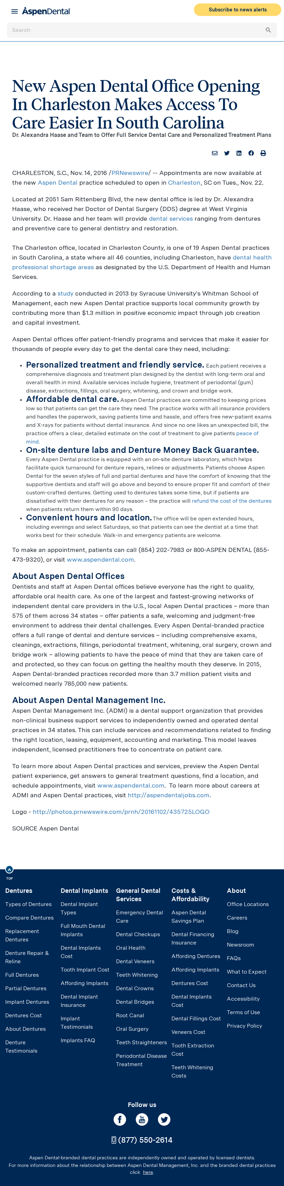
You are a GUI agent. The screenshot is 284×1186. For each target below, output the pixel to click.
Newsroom (240, 944)
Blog (233, 931)
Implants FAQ (78, 1040)
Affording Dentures (195, 956)
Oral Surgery (132, 1029)
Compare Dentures (29, 917)
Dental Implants (84, 890)
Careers (237, 917)
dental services (171, 218)
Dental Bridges (135, 1002)
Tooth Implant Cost (85, 969)
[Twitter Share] (227, 153)
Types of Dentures (28, 904)
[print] (263, 153)
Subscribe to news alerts (238, 9)
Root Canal (130, 1015)
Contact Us (241, 985)
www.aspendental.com (100, 559)
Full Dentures (22, 975)
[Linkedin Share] (239, 153)
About (236, 890)
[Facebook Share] (251, 153)
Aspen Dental (58, 182)
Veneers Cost (188, 1032)
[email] (215, 153)
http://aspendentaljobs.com (169, 795)
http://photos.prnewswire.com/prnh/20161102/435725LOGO (121, 811)
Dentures (19, 890)
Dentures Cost (23, 1015)
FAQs (234, 958)
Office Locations (248, 904)
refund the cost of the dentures (232, 501)
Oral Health (130, 948)
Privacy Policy (244, 1025)
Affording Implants (84, 983)
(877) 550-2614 (145, 1140)
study (65, 293)
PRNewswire (130, 172)
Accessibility (243, 998)
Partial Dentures (25, 988)
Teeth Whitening (137, 975)
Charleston (184, 182)
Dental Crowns (135, 988)
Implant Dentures (27, 1002)
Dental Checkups (138, 934)
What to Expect (247, 971)
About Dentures (25, 1029)
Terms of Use (243, 1012)
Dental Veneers (135, 961)
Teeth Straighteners (141, 1042)
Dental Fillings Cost (196, 1018)
